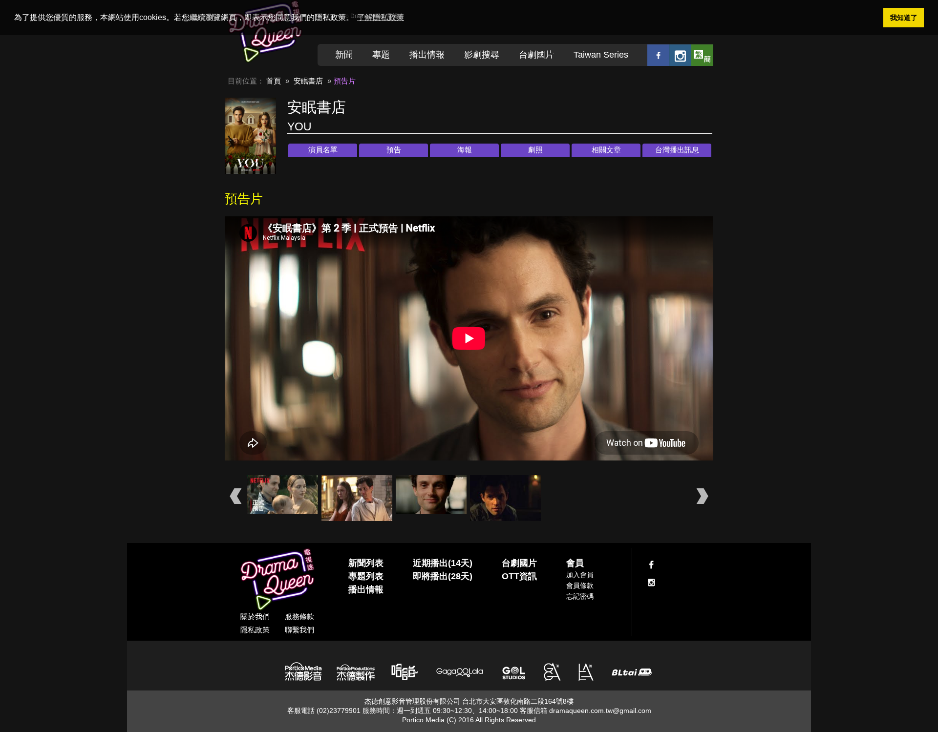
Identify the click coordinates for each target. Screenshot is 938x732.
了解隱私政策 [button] (380, 17)
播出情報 (427, 55)
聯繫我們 (299, 630)
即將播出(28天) (442, 576)
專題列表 (366, 576)
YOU (299, 126)
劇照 (535, 150)
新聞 (344, 55)
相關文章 (606, 150)
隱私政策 (255, 630)
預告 (393, 150)
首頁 (273, 81)
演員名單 (323, 150)
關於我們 (255, 616)
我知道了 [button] (903, 17)
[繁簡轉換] (702, 55)
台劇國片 (536, 55)
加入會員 (580, 575)
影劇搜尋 (481, 55)
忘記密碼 (580, 596)
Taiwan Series (601, 55)
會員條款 (580, 585)
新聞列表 (366, 563)
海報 (464, 150)
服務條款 (299, 616)
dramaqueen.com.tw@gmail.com (600, 710)
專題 (381, 55)
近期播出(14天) (442, 563)
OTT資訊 (519, 576)
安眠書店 (308, 81)
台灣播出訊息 (677, 150)
